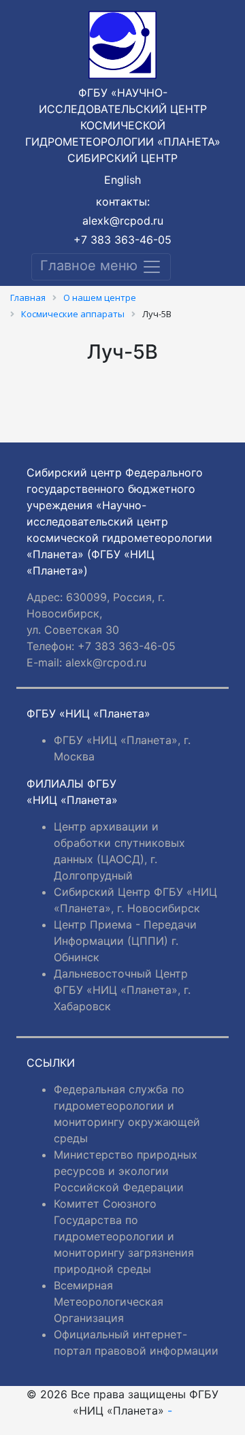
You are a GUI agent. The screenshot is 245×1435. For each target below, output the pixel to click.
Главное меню (91, 265)
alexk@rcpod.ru (122, 220)
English (122, 180)
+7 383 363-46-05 (123, 239)
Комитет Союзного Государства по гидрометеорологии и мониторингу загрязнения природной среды (124, 1236)
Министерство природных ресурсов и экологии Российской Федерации (125, 1171)
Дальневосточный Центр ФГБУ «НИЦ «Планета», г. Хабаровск (122, 990)
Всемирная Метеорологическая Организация (108, 1301)
